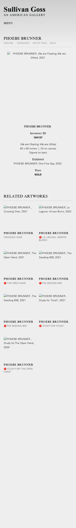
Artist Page (40, 42)
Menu (8, 23)
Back (53, 42)
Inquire (9, 42)
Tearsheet (23, 42)
